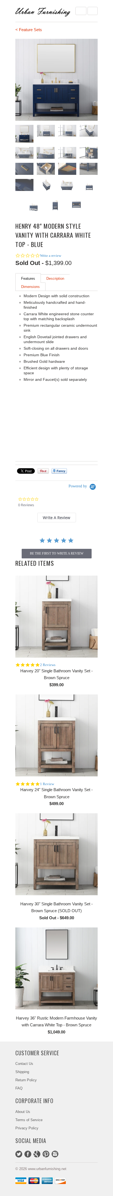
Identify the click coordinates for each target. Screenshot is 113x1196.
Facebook (27, 1154)
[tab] (56, 517)
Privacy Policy (26, 1128)
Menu (80, 11)
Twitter (18, 1154)
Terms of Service (29, 1120)
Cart (92, 11)
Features (28, 278)
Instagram (55, 1154)
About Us (22, 1112)
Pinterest (46, 1154)
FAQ (18, 1088)
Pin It (43, 471)
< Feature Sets (28, 29)
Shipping (22, 1072)
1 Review (47, 784)
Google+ (36, 1154)
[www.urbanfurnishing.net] (42, 11)
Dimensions (30, 287)
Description (55, 278)
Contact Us (24, 1064)
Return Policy (26, 1080)
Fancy (59, 471)
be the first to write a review (56, 553)
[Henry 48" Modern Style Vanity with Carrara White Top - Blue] (56, 80)
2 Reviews (47, 665)
